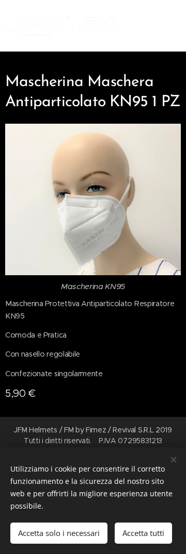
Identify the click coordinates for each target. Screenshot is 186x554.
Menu (170, 25)
